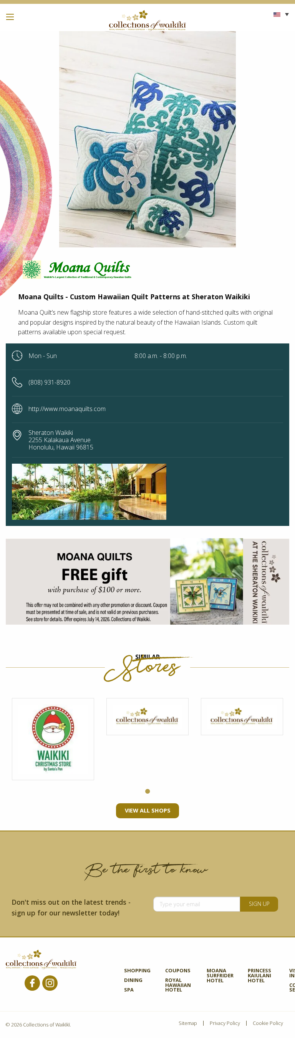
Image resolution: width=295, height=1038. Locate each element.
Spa (129, 990)
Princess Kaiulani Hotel (259, 976)
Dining (133, 980)
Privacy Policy (225, 1023)
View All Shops (148, 810)
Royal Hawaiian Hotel (178, 985)
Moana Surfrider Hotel (220, 976)
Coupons (178, 971)
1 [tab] (147, 792)
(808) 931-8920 (49, 382)
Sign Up (259, 903)
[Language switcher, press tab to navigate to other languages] (281, 14)
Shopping (137, 971)
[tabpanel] (53, 739)
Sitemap (188, 1023)
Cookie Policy (268, 1023)
